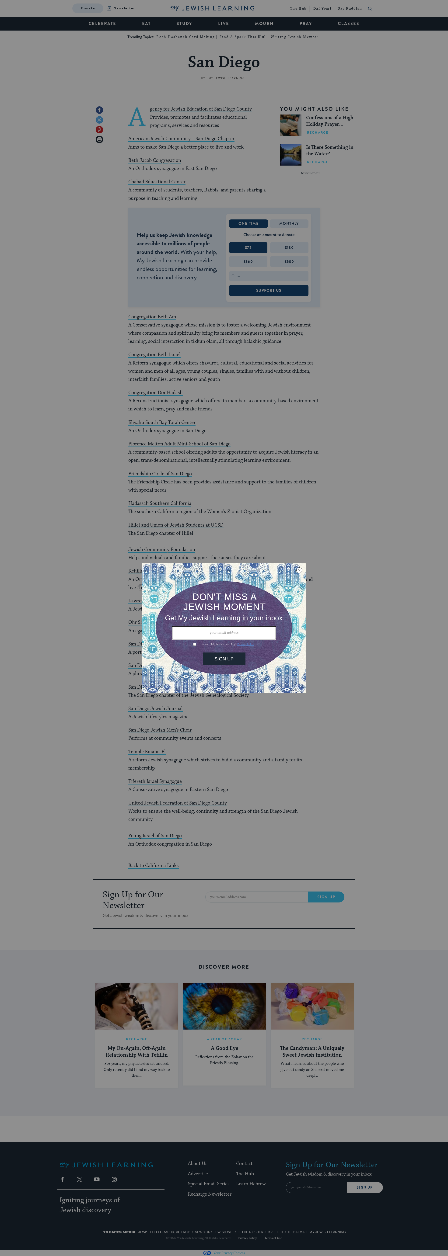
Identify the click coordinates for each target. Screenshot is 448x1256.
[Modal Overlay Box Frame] (224, 628)
